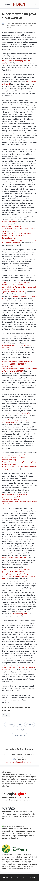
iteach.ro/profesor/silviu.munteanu (19, 762)
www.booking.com (20, 614)
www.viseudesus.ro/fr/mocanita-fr (15, 557)
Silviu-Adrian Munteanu (14, 23)
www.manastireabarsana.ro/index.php (16, 413)
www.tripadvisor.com (9, 222)
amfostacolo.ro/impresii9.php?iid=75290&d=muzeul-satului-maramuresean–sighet (18, 228)
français (6, 715)
